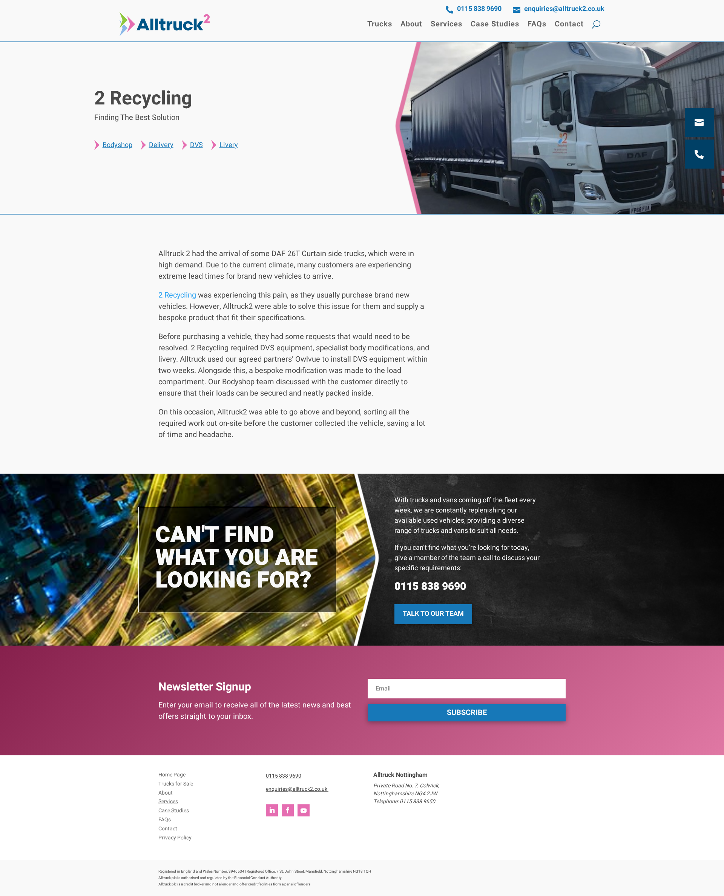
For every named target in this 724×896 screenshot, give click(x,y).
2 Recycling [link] (177, 295)
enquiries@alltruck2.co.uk (297, 789)
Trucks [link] (379, 23)
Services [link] (446, 23)
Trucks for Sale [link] (175, 784)
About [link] (411, 23)
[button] (467, 712)
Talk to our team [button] (433, 614)
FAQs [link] (537, 23)
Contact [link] (569, 23)
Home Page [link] (172, 775)
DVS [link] (196, 145)
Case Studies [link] (495, 23)
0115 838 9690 (283, 776)
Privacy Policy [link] (175, 838)
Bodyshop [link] (117, 145)
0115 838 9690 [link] (430, 586)
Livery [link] (228, 145)
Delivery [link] (161, 145)
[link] (165, 24)
